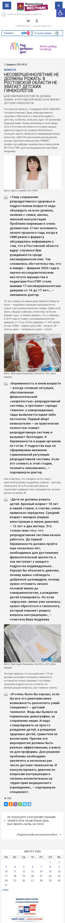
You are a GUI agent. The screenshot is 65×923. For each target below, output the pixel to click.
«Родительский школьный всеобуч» (37, 834)
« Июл (5, 889)
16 (59, 871)
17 (6, 876)
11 (15, 871)
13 (32, 871)
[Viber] (15, 804)
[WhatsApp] (20, 804)
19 (23, 876)
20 (32, 876)
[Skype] (25, 804)
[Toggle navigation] (6, 5)
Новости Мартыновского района (24, 14)
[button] (60, 12)
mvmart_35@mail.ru (42, 26)
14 (41, 871)
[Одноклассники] (11, 804)
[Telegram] (29, 804)
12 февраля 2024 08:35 (15, 65)
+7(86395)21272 (22, 26)
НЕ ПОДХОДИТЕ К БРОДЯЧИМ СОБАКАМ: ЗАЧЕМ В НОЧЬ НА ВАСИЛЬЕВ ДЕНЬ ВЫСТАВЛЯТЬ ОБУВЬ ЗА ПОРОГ (31, 821)
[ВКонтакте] (6, 804)
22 (50, 876)
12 (23, 871)
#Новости (10, 70)
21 (41, 876)
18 (15, 876)
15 (50, 871)
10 (6, 871)
